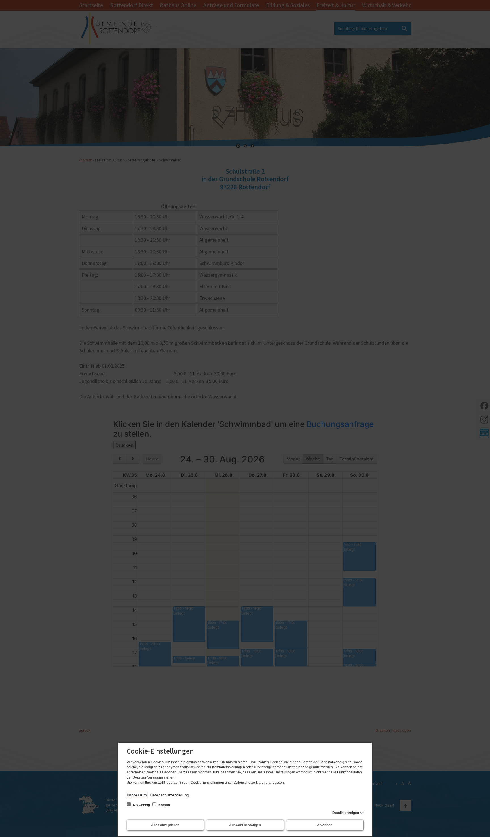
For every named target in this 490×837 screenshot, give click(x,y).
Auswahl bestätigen (245, 825)
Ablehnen (324, 825)
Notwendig (141, 805)
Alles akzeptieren (165, 825)
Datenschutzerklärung (169, 795)
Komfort (164, 805)
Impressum (137, 795)
